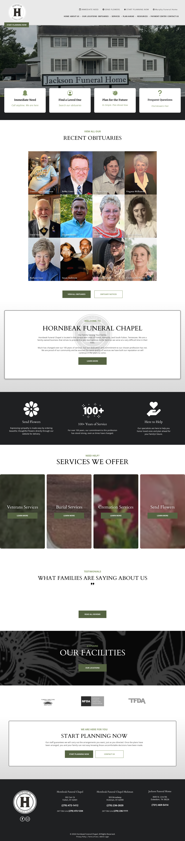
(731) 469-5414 (160, 804)
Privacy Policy (81, 837)
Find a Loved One (70, 100)
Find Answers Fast (160, 106)
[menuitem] (66, 16)
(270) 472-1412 (70, 805)
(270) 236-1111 (121, 810)
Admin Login (104, 837)
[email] (27, 819)
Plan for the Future (115, 100)
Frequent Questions (160, 99)
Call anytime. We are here (25, 105)
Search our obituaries (70, 105)
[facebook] (22, 819)
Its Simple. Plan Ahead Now (115, 105)
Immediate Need (25, 100)
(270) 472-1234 (76, 810)
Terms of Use (93, 837)
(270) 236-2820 (115, 805)
